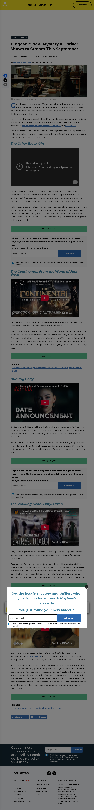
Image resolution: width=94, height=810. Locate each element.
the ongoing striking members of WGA (41, 125)
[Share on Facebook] (5, 76)
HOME (13, 38)
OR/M (38, 794)
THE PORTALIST (19, 798)
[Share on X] (5, 80)
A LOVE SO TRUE (19, 785)
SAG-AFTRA (70, 125)
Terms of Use (41, 788)
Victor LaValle (34, 656)
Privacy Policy (41, 791)
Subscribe (82, 5)
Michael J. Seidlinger (22, 62)
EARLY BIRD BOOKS (20, 791)
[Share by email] (5, 84)
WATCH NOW (49, 228)
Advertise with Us (43, 785)
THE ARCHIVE (18, 788)
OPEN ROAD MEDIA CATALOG (23, 801)
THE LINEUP (17, 795)
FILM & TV (23, 38)
